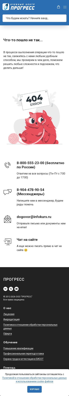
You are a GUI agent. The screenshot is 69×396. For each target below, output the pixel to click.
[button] (58, 7)
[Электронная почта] (16, 289)
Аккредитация (11, 319)
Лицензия (8, 314)
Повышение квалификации (18, 348)
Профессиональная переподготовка (23, 353)
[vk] (5, 289)
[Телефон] (11, 289)
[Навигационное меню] (64, 7)
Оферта (7, 333)
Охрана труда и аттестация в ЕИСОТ (23, 359)
